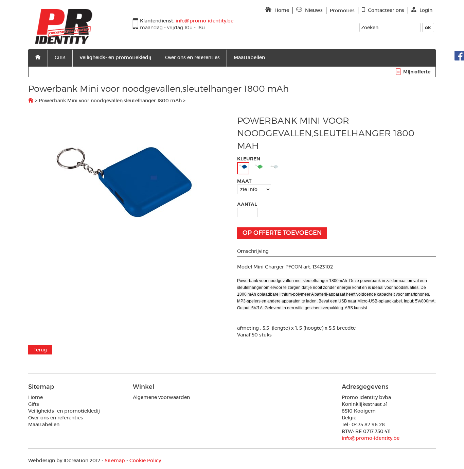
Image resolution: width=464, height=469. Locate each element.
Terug (40, 350)
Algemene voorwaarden (161, 397)
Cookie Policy (145, 460)
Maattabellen (249, 57)
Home (35, 397)
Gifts (60, 57)
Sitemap (115, 460)
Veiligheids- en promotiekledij (115, 57)
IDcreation (58, 460)
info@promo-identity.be (370, 438)
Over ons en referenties (192, 57)
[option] (127, 182)
